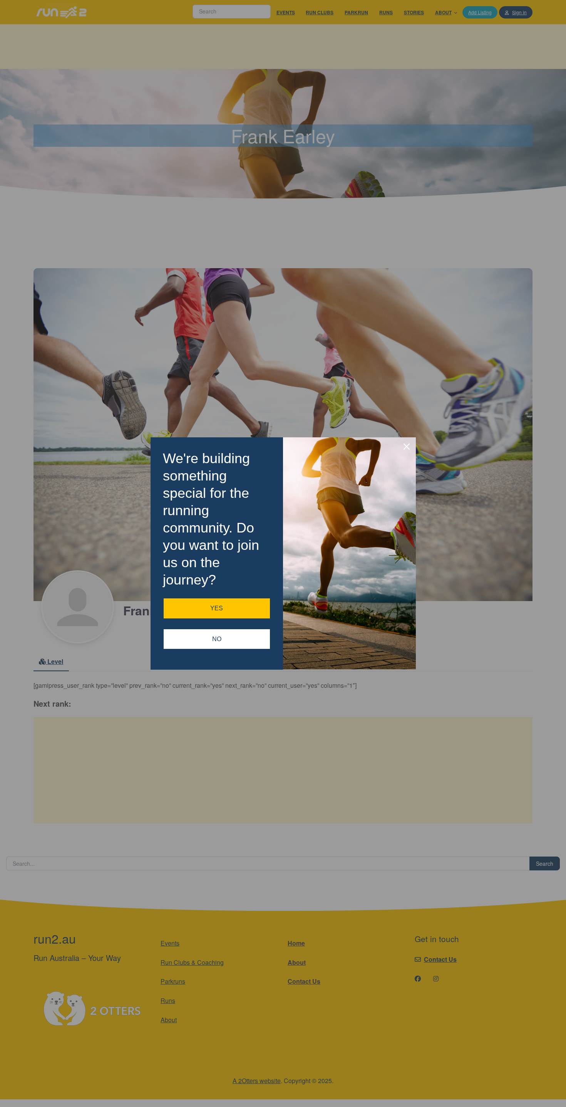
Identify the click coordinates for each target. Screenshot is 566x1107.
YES (216, 608)
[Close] (406, 446)
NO (216, 639)
